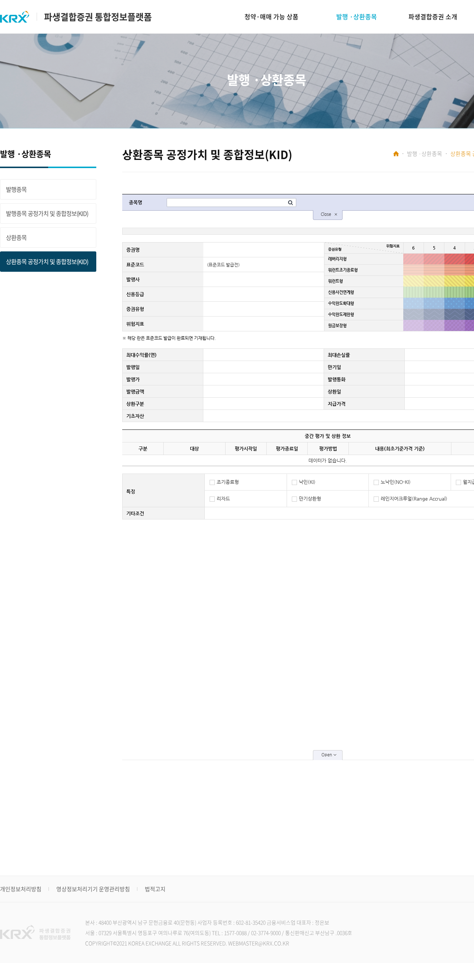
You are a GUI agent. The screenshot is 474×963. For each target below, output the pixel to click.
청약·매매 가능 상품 (271, 16)
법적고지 (155, 889)
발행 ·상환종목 (356, 16)
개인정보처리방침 (20, 889)
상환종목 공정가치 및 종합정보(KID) (47, 261)
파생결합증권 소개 (432, 16)
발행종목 (16, 189)
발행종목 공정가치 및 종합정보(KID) (47, 213)
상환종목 (16, 237)
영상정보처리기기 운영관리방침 (93, 889)
